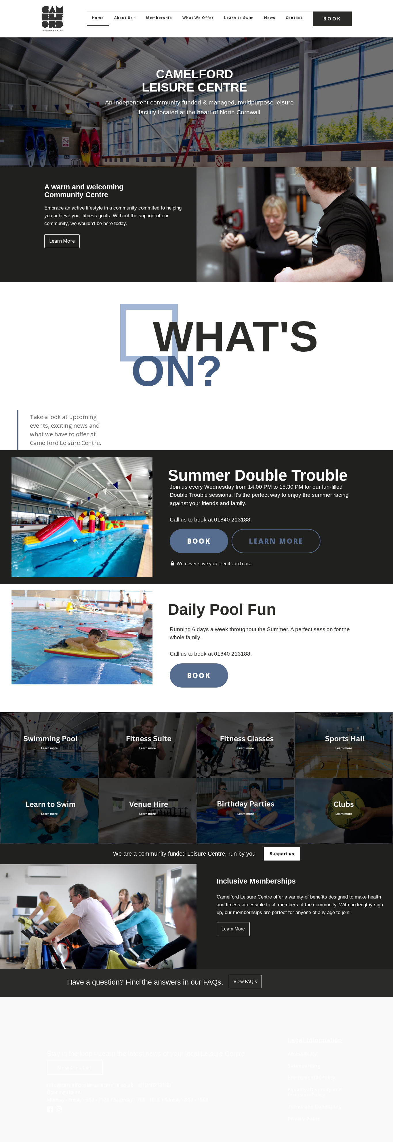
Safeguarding (304, 1066)
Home (98, 17)
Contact (294, 17)
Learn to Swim (239, 17)
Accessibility (302, 1054)
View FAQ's (245, 981)
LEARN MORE (276, 541)
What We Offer (198, 17)
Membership (159, 17)
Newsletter (74, 1067)
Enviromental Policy (311, 1077)
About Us (123, 17)
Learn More (62, 241)
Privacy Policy (304, 1119)
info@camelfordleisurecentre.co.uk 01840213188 (109, 1085)
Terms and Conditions (314, 1106)
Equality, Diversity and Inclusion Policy (315, 1092)
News (269, 17)
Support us (282, 853)
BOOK (332, 19)
